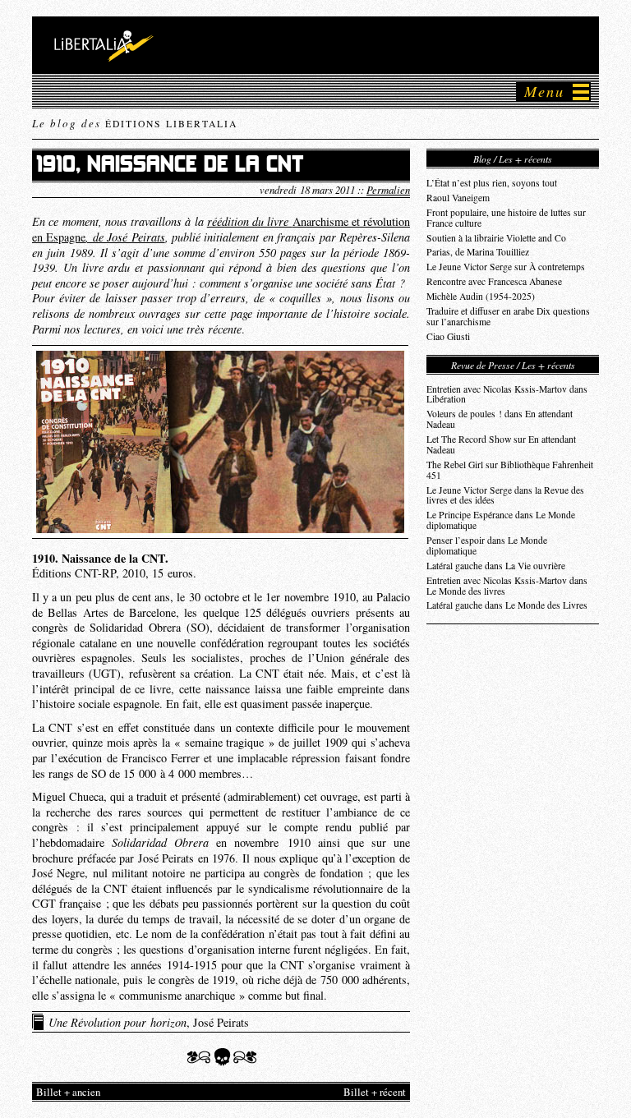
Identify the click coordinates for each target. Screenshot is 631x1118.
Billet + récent (374, 1091)
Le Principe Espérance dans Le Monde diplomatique (500, 519)
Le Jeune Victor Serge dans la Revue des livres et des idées (505, 495)
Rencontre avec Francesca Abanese (494, 281)
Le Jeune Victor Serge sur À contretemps (505, 266)
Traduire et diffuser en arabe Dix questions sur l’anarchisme (508, 316)
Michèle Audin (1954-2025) (480, 296)
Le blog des (134, 123)
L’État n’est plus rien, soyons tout (491, 183)
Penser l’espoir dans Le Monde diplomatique (486, 545)
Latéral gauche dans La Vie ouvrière (495, 565)
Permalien (388, 189)
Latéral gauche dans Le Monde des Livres (506, 605)
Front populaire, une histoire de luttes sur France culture (506, 217)
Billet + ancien (68, 1091)
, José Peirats (148, 1022)
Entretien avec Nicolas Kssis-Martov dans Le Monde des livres (506, 585)
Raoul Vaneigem (458, 197)
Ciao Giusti (448, 336)
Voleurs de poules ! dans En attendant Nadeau (499, 418)
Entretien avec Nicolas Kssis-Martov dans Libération (506, 394)
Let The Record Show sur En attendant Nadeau (501, 444)
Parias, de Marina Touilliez (477, 252)
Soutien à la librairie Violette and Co (496, 238)
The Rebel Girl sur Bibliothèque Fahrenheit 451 (509, 469)
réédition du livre (249, 221)
